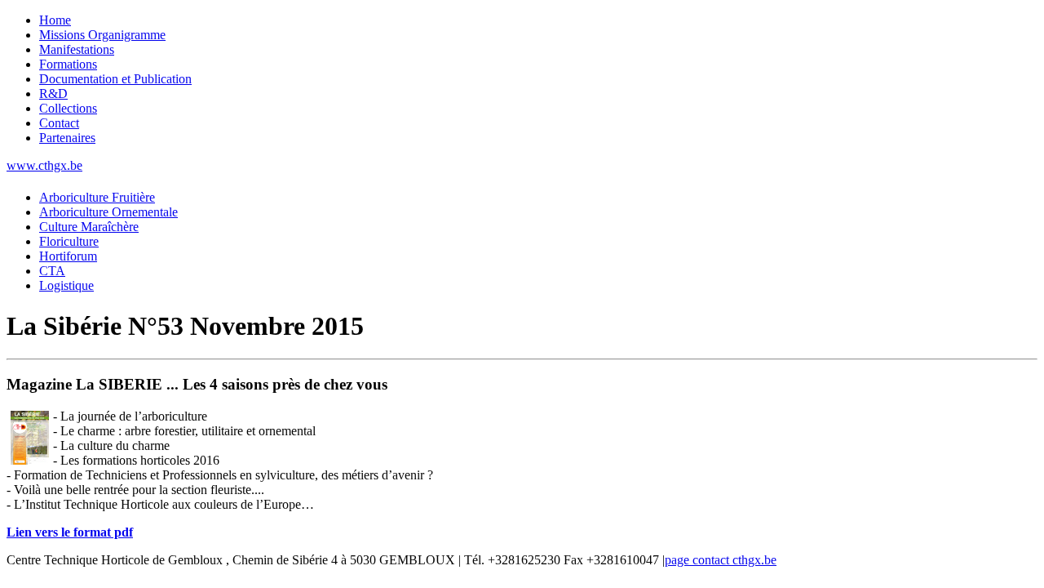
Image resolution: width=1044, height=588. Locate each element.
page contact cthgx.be (720, 560)
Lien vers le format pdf (70, 532)
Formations (68, 64)
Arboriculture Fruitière (97, 197)
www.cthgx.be (44, 165)
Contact (59, 123)
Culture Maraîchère (89, 227)
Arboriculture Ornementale (108, 212)
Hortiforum (68, 256)
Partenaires (67, 138)
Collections (68, 108)
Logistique (66, 285)
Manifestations (76, 49)
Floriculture (69, 241)
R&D (53, 93)
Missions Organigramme (102, 35)
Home (55, 20)
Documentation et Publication (115, 79)
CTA (52, 271)
